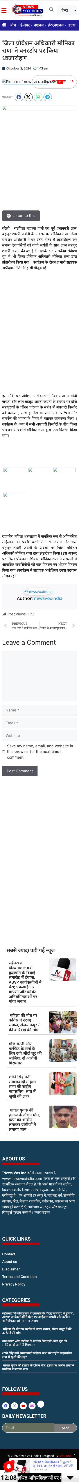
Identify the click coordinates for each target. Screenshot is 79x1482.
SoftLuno (65, 1456)
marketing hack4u (11, 1226)
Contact (8, 1254)
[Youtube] (60, 82)
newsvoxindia (48, 598)
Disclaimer (11, 1269)
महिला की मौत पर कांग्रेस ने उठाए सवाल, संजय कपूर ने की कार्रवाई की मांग (25, 1022)
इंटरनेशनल (56, 25)
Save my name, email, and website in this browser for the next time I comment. (40, 751)
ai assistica (5, 1437)
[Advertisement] (39, 317)
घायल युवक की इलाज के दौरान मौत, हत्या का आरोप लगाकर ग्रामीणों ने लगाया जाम (24, 1119)
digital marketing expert (8, 1288)
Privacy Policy (13, 1284)
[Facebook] (5, 1405)
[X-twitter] (14, 1405)
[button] (19, 97)
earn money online (6, 1377)
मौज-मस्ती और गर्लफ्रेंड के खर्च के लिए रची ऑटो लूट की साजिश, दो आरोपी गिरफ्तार (25, 1053)
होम (13, 25)
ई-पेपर (25, 25)
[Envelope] (32, 1405)
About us (9, 1261)
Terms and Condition (19, 1276)
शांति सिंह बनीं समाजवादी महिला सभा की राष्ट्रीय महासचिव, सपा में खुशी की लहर (22, 1086)
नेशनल (39, 25)
